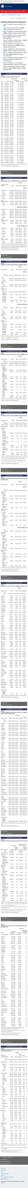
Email (11, 18)
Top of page (4, 171)
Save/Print (23, 18)
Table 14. (5, 66)
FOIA (2, 1171)
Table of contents (5, 173)
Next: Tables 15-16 (5, 1163)
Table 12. (5, 57)
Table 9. (5, 43)
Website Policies (4, 1178)
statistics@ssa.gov (15, 165)
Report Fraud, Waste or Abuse (7, 1177)
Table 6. (5, 31)
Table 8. (5, 40)
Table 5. (5, 28)
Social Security (8, 6)
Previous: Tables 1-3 (8, 1157)
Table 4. (5, 24)
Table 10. (5, 49)
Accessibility (3, 1170)
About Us (3, 1168)
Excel (17, 18)
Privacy (2, 1175)
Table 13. (5, 63)
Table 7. (5, 35)
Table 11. (5, 52)
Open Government (5, 1173)
